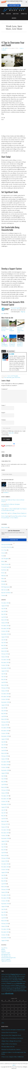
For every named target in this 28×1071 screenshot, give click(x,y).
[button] (14, 531)
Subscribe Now (14, 539)
